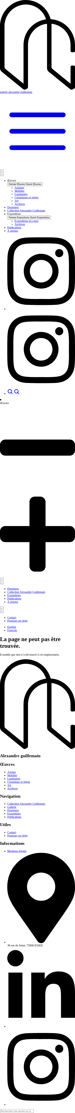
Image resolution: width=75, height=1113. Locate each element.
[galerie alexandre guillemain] (37, 88)
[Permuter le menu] (2, 173)
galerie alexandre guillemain (16, 92)
